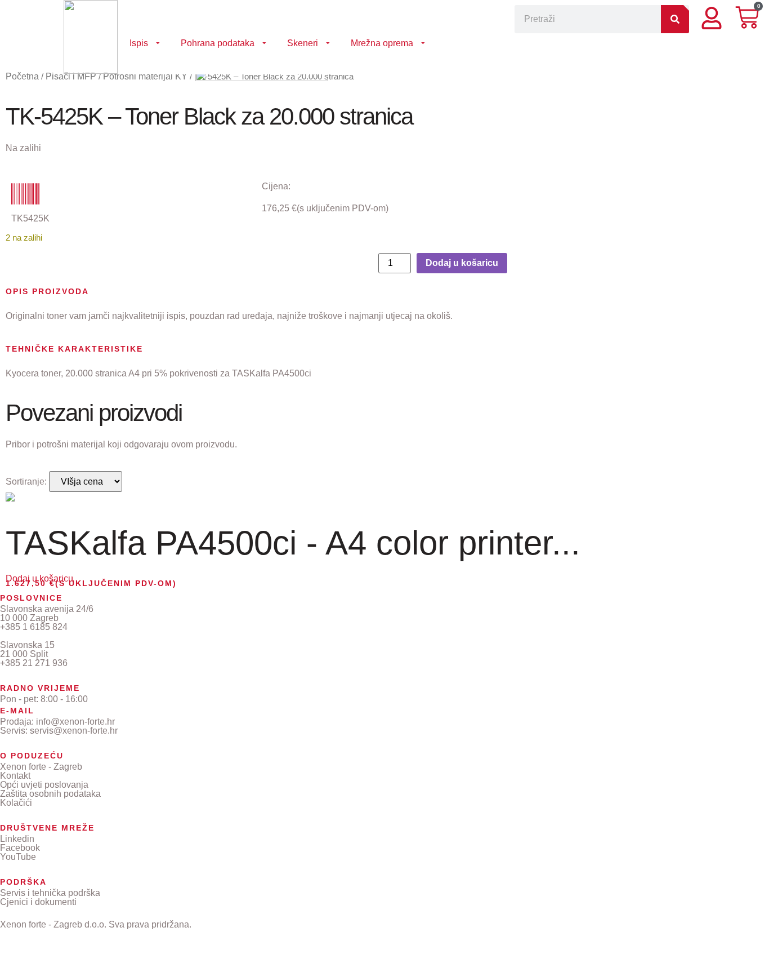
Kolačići (16, 802)
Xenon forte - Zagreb (41, 766)
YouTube (18, 857)
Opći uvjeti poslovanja (44, 784)
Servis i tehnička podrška (50, 893)
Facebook (20, 848)
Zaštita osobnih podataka (50, 793)
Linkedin (17, 839)
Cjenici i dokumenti (38, 902)
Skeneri (302, 43)
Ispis (138, 43)
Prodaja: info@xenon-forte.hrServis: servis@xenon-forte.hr (59, 726)
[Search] (675, 19)
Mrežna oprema (382, 43)
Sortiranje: (26, 481)
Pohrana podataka (217, 43)
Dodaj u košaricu (462, 263)
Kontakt (15, 775)
